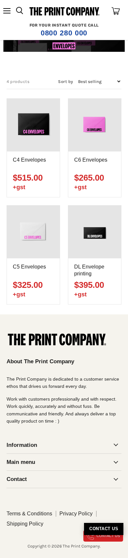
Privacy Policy (76, 513)
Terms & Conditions (29, 513)
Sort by (65, 81)
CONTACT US (108, 536)
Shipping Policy (25, 524)
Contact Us (103, 528)
